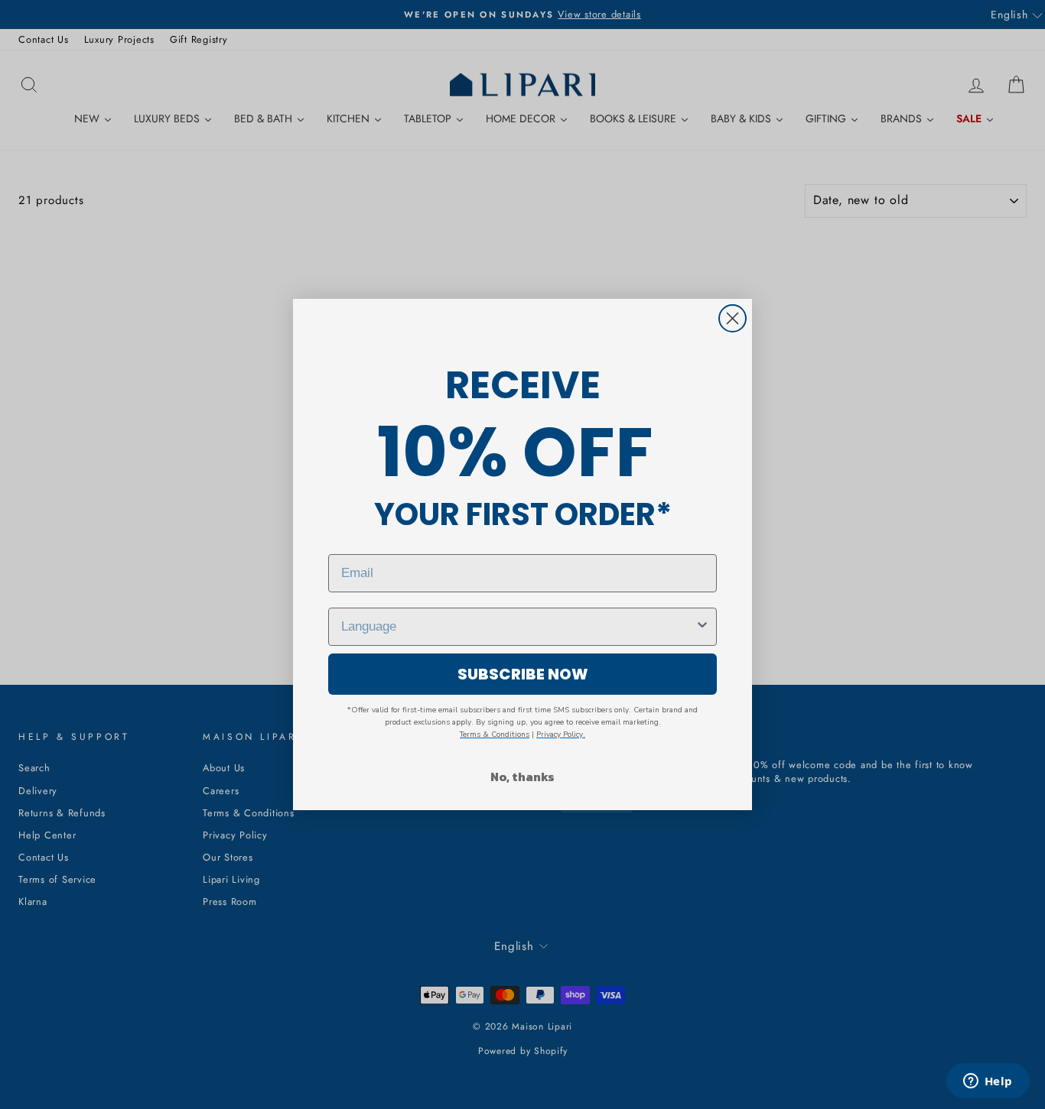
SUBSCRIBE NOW (522, 674)
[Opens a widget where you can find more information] (988, 1082)
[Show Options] (702, 626)
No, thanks (522, 776)
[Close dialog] (732, 318)
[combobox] (518, 626)
